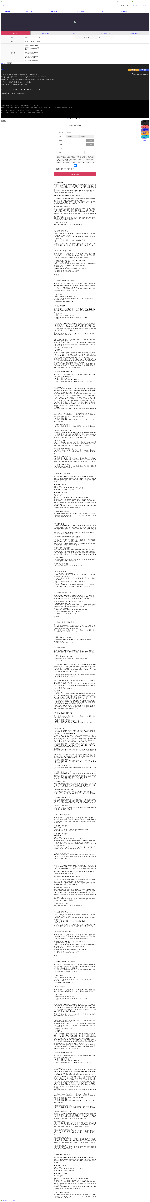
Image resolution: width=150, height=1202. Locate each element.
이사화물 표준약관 (134, 33)
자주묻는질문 (45, 33)
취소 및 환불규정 (28, 89)
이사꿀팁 (124, 11)
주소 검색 (90, 140)
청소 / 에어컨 (81, 11)
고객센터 (103, 11)
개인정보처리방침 (105, 33)
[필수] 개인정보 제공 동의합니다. (65, 169)
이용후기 (15, 33)
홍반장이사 (13, 93)
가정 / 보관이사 (6, 11)
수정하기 (9, 63)
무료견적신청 (75, 174)
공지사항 (75, 33)
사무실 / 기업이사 (56, 11)
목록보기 (3, 63)
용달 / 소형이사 (30, 11)
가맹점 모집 (145, 11)
